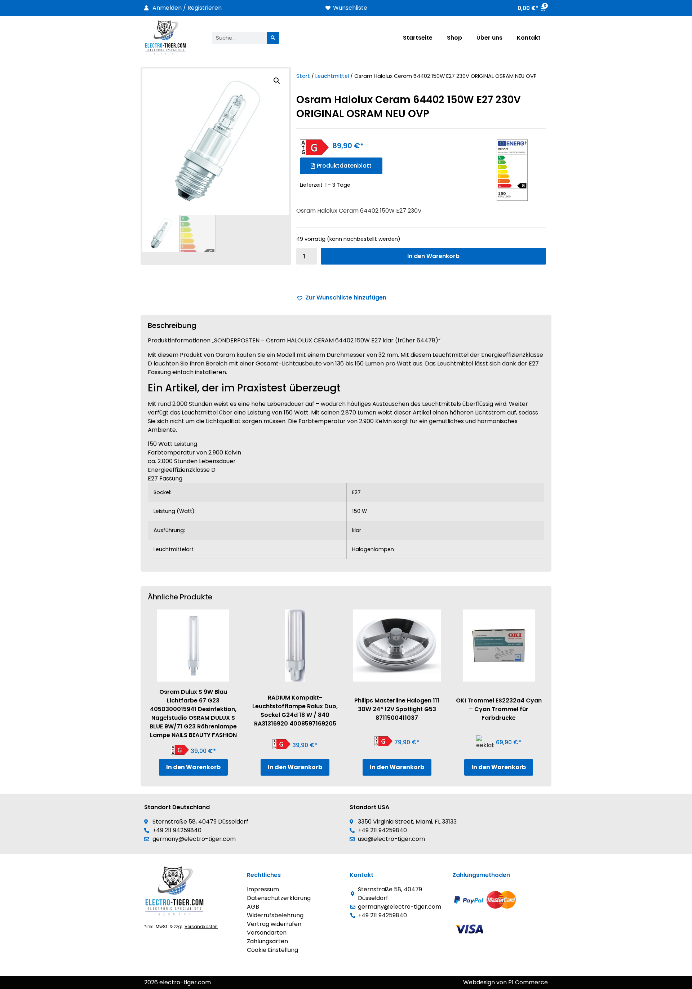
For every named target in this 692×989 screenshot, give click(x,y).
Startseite (417, 38)
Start (303, 76)
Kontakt (529, 38)
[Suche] (273, 38)
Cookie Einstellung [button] (272, 950)
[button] (276, 80)
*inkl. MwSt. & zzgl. (181, 926)
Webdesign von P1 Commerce (505, 982)
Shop (454, 38)
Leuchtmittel (332, 76)
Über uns (489, 38)
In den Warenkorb (433, 256)
